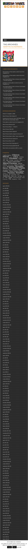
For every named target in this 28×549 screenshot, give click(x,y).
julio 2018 (5, 414)
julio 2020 (5, 357)
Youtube (14, 6)
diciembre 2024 (6, 233)
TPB (9, 179)
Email (20, 6)
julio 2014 (5, 527)
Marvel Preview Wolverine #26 (9, 124)
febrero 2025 (5, 228)
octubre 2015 (5, 492)
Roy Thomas (5, 174)
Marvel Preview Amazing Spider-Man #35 (11, 145)
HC (4, 160)
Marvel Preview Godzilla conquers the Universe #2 (13, 133)
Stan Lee (13, 176)
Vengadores (14, 179)
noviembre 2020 (6, 348)
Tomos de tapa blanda (17, 177)
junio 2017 (5, 445)
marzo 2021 (5, 339)
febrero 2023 (5, 284)
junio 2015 (5, 501)
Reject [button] (14, 547)
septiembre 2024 (6, 240)
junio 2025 (5, 218)
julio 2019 (5, 386)
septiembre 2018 (6, 409)
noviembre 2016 (6, 461)
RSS (17, 6)
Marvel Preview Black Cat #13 (9, 140)
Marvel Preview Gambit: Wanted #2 (10, 131)
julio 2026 (5, 188)
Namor (4, 166)
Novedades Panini (17, 168)
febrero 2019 (5, 397)
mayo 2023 (5, 277)
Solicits (18, 174)
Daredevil (21, 157)
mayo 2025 (5, 221)
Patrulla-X (5, 173)
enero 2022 (5, 315)
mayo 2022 (5, 306)
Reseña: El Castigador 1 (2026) (9, 113)
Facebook (5, 6)
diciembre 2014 (6, 515)
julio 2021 (5, 329)
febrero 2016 (5, 482)
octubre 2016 (5, 463)
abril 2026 (5, 195)
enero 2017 (5, 456)
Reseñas (19, 173)
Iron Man (11, 160)
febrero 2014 (5, 539)
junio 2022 (5, 303)
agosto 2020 (5, 355)
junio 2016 (5, 473)
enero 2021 (5, 343)
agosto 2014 (5, 525)
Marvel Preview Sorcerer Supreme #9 (10, 138)
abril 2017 (5, 449)
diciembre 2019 (6, 374)
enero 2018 (5, 428)
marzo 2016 (5, 480)
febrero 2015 (5, 510)
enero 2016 (5, 485)
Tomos (10, 177)
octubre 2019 (5, 379)
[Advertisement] (14, 24)
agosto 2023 (5, 270)
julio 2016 (5, 470)
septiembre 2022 (6, 296)
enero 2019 (5, 400)
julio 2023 (5, 273)
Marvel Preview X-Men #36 (8, 129)
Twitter (8, 6)
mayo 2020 (5, 362)
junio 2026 (5, 190)
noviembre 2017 (6, 433)
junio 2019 (5, 388)
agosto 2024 (5, 242)
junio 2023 (5, 275)
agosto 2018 (5, 412)
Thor (6, 177)
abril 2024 (5, 251)
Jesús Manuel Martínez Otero (8, 79)
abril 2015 (5, 506)
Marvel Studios (10, 165)
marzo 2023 (5, 282)
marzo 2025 (5, 226)
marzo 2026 (5, 197)
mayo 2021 (5, 334)
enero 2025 (5, 230)
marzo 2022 (5, 310)
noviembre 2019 (6, 376)
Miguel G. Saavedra (19, 165)
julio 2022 (5, 301)
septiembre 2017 (6, 438)
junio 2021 (5, 332)
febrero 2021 (5, 341)
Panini (14, 170)
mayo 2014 (5, 532)
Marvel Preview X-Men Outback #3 (10, 116)
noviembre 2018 (6, 405)
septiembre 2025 (6, 211)
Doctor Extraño (5, 158)
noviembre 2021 (6, 320)
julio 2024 (5, 244)
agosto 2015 (5, 496)
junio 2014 (5, 529)
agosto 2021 (5, 327)
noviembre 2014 (6, 518)
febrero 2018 (5, 426)
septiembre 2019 (6, 381)
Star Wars (19, 176)
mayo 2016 (5, 475)
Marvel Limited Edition (14, 161)
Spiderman (6, 176)
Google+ (11, 6)
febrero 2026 (5, 200)
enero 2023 (5, 287)
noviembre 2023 (6, 263)
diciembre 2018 (6, 402)
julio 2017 (5, 442)
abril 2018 (5, 421)
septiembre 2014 (6, 522)
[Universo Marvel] (14, 4)
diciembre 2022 (6, 289)
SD (9, 174)
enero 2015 (5, 513)
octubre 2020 (5, 350)
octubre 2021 (5, 322)
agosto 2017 (5, 440)
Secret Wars (13, 174)
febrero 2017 (5, 454)
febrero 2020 (5, 369)
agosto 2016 (5, 468)
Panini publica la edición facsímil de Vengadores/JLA (13, 122)
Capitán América (7, 155)
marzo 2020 (5, 367)
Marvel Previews (10, 163)
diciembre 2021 (6, 317)
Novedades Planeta (7, 169)
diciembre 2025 (6, 204)
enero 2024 (5, 259)
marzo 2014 (5, 536)
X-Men (19, 179)
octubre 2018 (5, 407)
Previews (11, 173)
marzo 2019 (5, 395)
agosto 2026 (5, 186)
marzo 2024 (5, 254)
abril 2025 (5, 223)
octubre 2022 (5, 294)
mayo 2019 (5, 390)
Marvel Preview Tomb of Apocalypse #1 (10, 143)
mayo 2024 (5, 249)
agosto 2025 (5, 214)
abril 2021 (5, 336)
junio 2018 (5, 416)
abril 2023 (5, 280)
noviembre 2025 (6, 207)
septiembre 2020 (6, 353)
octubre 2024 (5, 237)
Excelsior (13, 158)
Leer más (19, 547)
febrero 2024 (5, 256)
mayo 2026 (5, 193)
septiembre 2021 (6, 324)
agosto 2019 (5, 383)
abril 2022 (5, 308)
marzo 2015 (5, 508)
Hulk (7, 160)
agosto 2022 (5, 299)
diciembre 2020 (6, 346)
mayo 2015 (5, 503)
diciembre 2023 (6, 261)
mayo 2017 (5, 447)
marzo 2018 (5, 423)
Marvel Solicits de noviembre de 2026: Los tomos (12, 148)
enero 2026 (5, 202)
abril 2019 (5, 393)
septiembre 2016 (6, 466)
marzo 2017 (5, 452)
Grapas (20, 158)
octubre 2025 (5, 209)
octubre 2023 (5, 266)
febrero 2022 (5, 313)
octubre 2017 (5, 435)
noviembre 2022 (6, 292)
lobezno (21, 160)
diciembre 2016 (6, 459)
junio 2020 (5, 360)
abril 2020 (5, 364)
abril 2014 (5, 534)
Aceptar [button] (9, 547)
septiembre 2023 (6, 268)
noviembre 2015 (6, 489)
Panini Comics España (16, 171)
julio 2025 (5, 216)
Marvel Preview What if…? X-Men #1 (10, 126)
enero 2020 (5, 372)
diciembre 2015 (6, 487)
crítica (15, 157)
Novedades (10, 166)
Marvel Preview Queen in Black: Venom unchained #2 (13, 136)
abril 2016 (5, 477)
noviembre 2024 (6, 235)
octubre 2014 (5, 520)
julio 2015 (5, 499)
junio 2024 (5, 247)
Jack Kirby (16, 160)
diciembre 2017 (6, 430)
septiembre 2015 (6, 494)
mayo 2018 (5, 419)
